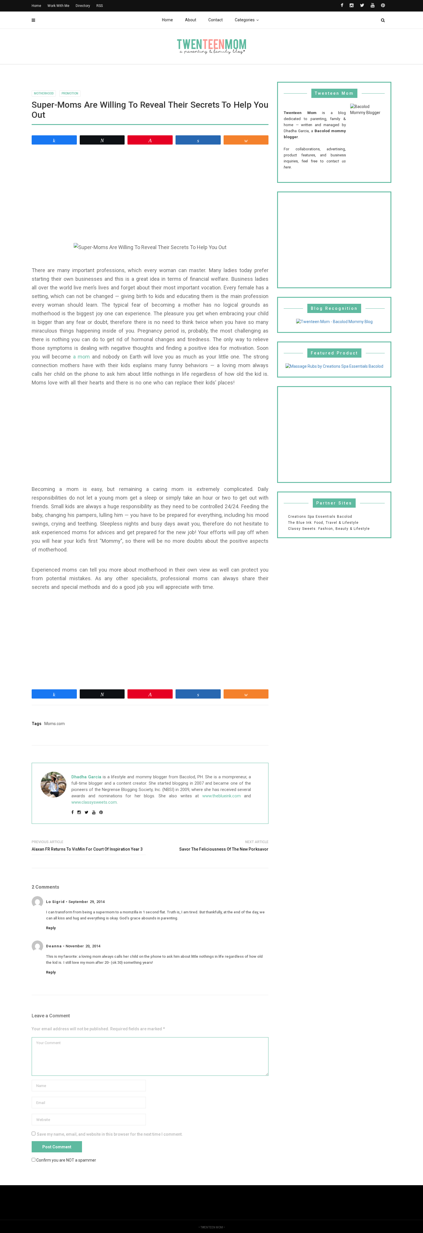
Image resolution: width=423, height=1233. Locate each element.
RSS (99, 6)
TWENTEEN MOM (211, 1227)
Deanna (54, 946)
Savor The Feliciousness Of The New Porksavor (223, 849)
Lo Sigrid (55, 902)
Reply (51, 928)
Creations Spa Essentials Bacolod (320, 517)
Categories (245, 20)
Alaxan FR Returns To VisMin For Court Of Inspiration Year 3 (87, 849)
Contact (215, 20)
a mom (81, 357)
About (190, 20)
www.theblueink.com (221, 795)
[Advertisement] (150, 191)
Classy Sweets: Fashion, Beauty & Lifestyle (329, 529)
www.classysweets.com (94, 802)
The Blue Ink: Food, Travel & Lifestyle (323, 523)
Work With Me (58, 6)
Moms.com (54, 723)
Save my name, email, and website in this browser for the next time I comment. (110, 1134)
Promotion (70, 93)
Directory (83, 6)
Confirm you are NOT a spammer (65, 1160)
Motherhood (44, 93)
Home (167, 20)
